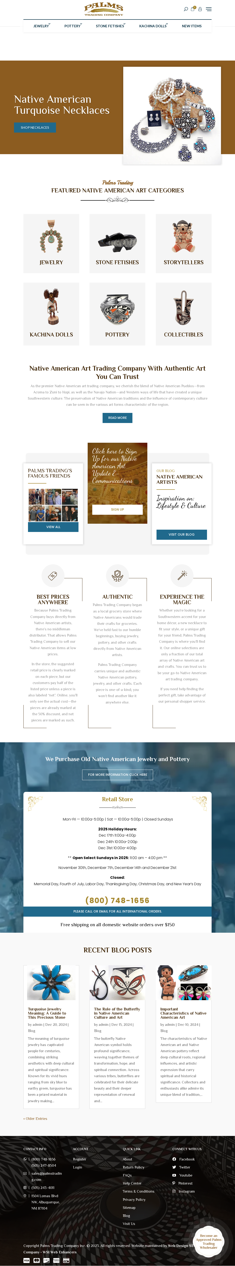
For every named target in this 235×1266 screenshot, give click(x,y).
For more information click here (117, 774)
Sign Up (117, 509)
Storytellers (184, 262)
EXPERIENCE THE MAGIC (182, 599)
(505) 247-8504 (43, 1165)
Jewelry (41, 26)
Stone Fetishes (110, 26)
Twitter (184, 1167)
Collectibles (183, 334)
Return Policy (133, 1167)
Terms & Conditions (138, 1191)
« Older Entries (35, 1119)
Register (79, 1159)
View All (53, 527)
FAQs (127, 1175)
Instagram (186, 1191)
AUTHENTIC (117, 597)
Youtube (185, 1175)
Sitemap (129, 1208)
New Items (191, 26)
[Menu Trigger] (209, 9)
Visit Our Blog (182, 534)
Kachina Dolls (152, 26)
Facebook (186, 1159)
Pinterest (185, 1183)
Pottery (72, 26)
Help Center (132, 1183)
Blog (31, 1031)
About (127, 1159)
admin (37, 1025)
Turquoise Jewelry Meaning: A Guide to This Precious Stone (47, 1013)
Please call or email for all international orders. (117, 911)
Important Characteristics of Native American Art (183, 1013)
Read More (117, 417)
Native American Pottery (52, 104)
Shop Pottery (33, 127)
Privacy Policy (134, 1200)
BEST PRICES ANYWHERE (53, 599)
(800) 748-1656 (117, 900)
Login (77, 1167)
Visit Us (129, 1224)
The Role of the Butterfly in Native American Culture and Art (117, 1013)
